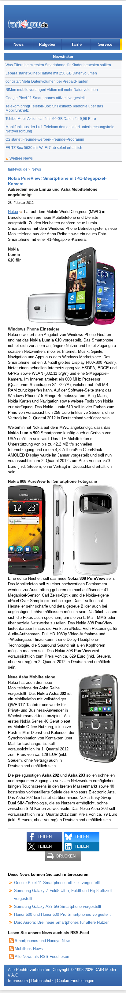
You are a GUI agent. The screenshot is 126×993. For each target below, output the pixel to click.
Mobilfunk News (29, 948)
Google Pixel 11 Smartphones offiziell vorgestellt (46, 98)
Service (105, 44)
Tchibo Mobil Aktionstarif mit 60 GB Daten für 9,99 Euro (51, 119)
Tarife (76, 44)
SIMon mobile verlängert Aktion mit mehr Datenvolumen (52, 90)
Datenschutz (42, 980)
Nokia (13, 211)
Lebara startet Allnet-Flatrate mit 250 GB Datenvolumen (51, 73)
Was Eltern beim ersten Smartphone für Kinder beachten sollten (58, 65)
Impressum (18, 980)
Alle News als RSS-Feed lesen (42, 956)
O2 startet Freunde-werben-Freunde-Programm (45, 139)
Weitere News (21, 158)
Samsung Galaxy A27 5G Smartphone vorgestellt (57, 906)
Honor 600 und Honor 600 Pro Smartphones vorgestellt (62, 914)
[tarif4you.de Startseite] (28, 24)
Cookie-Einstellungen (75, 980)
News (18, 44)
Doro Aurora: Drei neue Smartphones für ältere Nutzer (61, 922)
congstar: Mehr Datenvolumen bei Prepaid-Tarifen (47, 81)
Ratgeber (47, 44)
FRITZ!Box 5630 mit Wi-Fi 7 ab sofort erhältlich (44, 148)
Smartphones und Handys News (43, 940)
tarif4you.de (18, 169)
